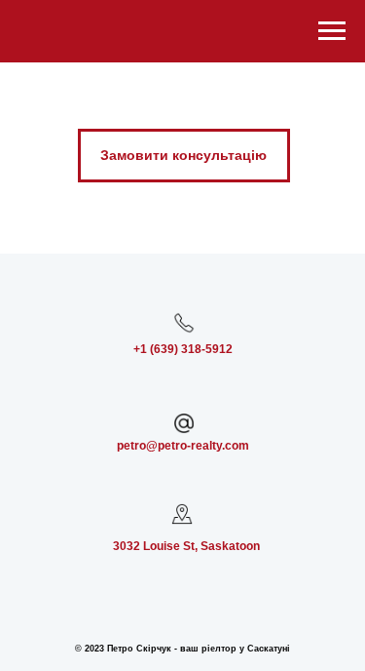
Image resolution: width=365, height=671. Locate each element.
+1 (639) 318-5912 (183, 349)
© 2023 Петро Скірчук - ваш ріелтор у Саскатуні (182, 648)
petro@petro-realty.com (183, 446)
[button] (184, 155)
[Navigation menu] (332, 31)
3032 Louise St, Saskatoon (186, 546)
